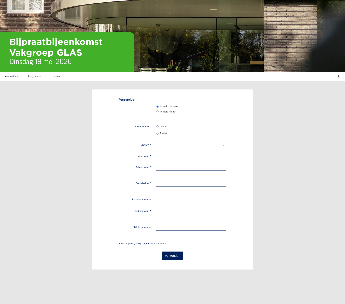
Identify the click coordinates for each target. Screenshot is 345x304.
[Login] (338, 76)
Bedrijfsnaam (142, 210)
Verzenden (172, 255)
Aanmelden (11, 76)
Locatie (56, 76)
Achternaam (143, 167)
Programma (35, 76)
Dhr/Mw (146, 144)
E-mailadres (143, 183)
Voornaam (144, 156)
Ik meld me (169, 106)
